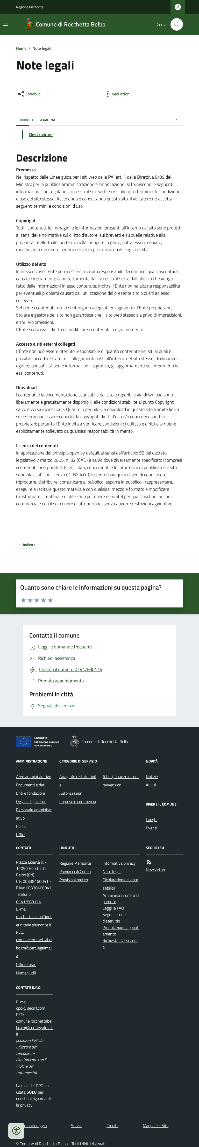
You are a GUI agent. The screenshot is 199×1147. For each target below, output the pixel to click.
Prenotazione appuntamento (121, 930)
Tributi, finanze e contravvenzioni (121, 780)
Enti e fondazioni (30, 793)
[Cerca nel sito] (174, 24)
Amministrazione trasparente (121, 898)
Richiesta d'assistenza (120, 943)
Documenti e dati (30, 785)
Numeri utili (26, 973)
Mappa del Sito (155, 1125)
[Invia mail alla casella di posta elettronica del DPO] (30, 1008)
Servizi (76, 1125)
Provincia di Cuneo (75, 871)
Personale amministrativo (34, 814)
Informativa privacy (119, 863)
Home (21, 48)
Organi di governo (31, 801)
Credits (112, 1125)
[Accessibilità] (16, 1131)
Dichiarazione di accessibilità (120, 884)
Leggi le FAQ (113, 908)
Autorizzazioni (71, 793)
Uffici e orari (26, 964)
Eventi (151, 828)
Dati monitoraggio (31, 1125)
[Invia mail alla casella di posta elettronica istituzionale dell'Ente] (34, 920)
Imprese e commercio (77, 801)
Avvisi (151, 785)
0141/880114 (28, 902)
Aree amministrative (33, 776)
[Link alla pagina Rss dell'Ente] (149, 862)
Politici (21, 826)
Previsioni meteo (73, 880)
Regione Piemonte (30, 7)
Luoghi (151, 819)
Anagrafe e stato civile (77, 780)
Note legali (112, 871)
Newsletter (155, 869)
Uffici (20, 834)
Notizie (152, 776)
